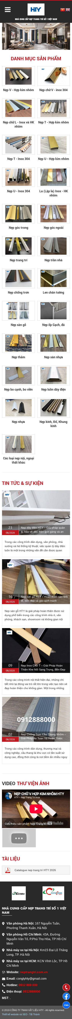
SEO (24, 1014)
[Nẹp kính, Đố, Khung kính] (53, 407)
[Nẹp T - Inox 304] (18, 144)
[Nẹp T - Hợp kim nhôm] (53, 108)
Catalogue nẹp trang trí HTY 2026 (35, 870)
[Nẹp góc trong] (18, 213)
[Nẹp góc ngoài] (53, 213)
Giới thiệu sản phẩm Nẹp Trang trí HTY (28, 823)
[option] (36, 36)
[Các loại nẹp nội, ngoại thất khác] (18, 444)
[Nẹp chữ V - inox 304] (53, 76)
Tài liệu (11, 858)
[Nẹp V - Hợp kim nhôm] (18, 76)
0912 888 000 (28, 985)
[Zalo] (66, 1005)
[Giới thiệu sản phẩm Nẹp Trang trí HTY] (19, 838)
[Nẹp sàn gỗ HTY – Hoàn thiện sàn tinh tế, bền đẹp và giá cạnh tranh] (36, 581)
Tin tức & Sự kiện (22, 483)
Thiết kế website (10, 1014)
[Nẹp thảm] (18, 343)
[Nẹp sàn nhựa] (53, 343)
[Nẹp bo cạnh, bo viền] (18, 375)
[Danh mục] (6, 9)
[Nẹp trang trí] (18, 246)
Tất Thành (34, 1014)
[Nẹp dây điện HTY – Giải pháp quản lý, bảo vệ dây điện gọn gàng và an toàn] (36, 512)
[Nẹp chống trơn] (18, 278)
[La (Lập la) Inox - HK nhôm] (53, 177)
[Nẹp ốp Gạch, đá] (53, 310)
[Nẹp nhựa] (18, 407)
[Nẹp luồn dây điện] (53, 375)
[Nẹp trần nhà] (53, 246)
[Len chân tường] (53, 278)
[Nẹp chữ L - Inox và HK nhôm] (18, 108)
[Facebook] (66, 996)
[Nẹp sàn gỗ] (18, 310)
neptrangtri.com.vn (34, 972)
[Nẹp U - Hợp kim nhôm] (53, 144)
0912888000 (31, 991)
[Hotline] (66, 987)
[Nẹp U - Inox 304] (18, 177)
